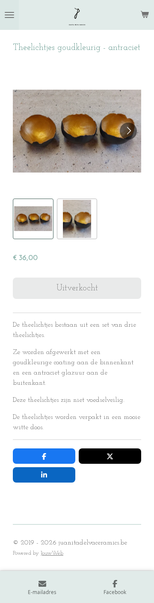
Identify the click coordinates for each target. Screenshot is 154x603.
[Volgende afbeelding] (128, 131)
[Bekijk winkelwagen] (144, 15)
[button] (33, 219)
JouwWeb (52, 553)
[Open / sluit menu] (9, 15)
